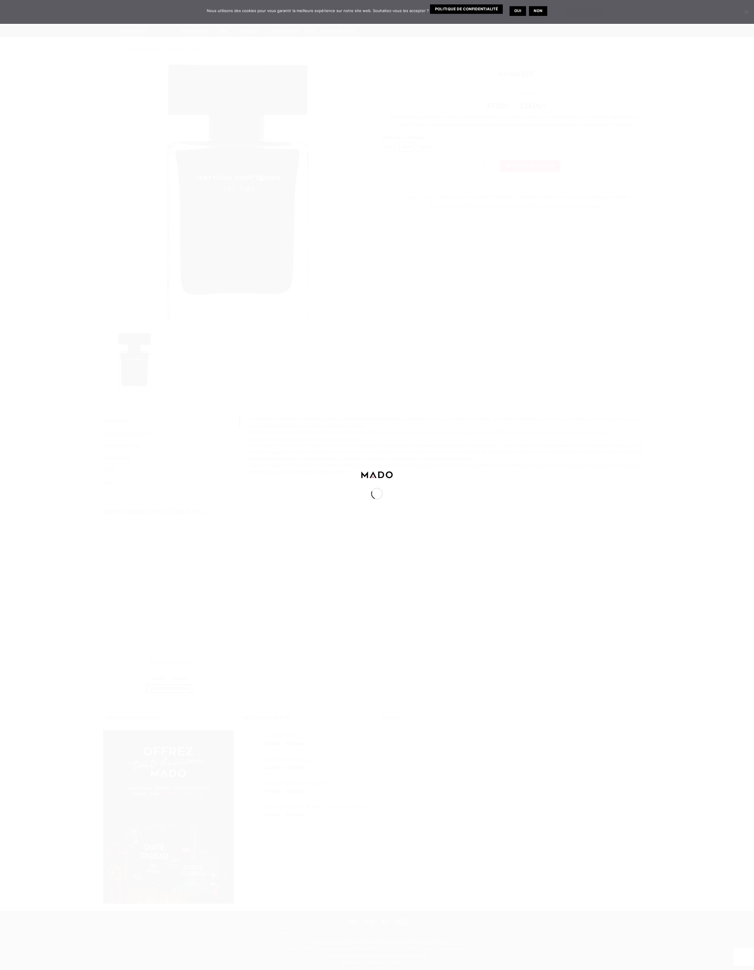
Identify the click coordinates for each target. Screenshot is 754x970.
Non (538, 11)
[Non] (746, 13)
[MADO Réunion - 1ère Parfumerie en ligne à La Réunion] (377, 474)
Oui (517, 11)
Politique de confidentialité (466, 9)
